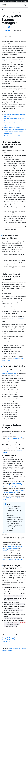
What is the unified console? (12, 136)
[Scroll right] (22, 5)
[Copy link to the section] (2, 142)
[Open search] (25, 5)
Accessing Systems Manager (12, 127)
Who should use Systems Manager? (14, 118)
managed (4, 59)
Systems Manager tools (8, 371)
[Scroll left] (8, 5)
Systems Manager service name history (15, 129)
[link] (18, 13)
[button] (6, 36)
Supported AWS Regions (11, 125)
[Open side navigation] (2, 9)
